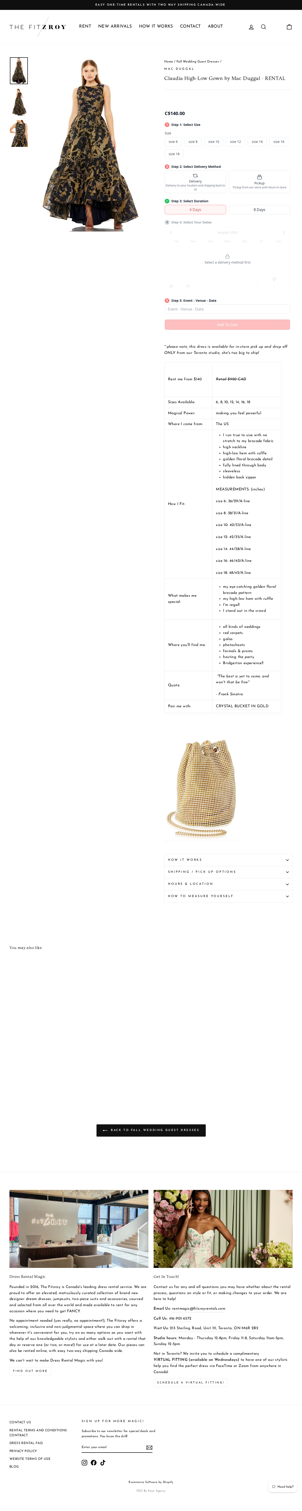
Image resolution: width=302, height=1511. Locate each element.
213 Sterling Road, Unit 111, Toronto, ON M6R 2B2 (214, 1328)
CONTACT (190, 27)
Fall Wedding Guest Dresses (197, 61)
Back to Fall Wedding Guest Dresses (154, 1130)
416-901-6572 (180, 1319)
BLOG (14, 1466)
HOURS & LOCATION (190, 884)
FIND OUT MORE (30, 1371)
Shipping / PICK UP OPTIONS (202, 871)
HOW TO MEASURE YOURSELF (201, 896)
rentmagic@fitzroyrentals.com (198, 1309)
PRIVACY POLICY (23, 1451)
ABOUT (215, 27)
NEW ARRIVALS (115, 27)
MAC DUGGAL (179, 68)
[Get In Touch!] (223, 1229)
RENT (85, 27)
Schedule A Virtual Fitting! (190, 1382)
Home (168, 61)
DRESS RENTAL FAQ (26, 1443)
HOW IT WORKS (156, 27)
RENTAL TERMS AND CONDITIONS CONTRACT (38, 1433)
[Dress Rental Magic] (78, 1229)
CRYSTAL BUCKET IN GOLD (242, 706)
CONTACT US (20, 1422)
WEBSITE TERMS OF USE (29, 1459)
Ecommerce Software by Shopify (151, 1482)
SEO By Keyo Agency (150, 1491)
